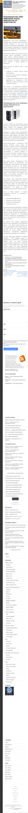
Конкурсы (8, 659)
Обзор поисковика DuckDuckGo (11, 436)
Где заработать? (14, 10)
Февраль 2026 (8, 776)
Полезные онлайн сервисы (11, 627)
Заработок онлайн (9, 562)
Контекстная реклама (10, 569)
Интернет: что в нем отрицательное (13, 257)
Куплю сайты (15, 11)
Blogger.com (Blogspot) (10, 600)
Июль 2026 (7, 767)
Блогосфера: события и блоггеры (12, 652)
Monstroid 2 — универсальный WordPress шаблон (15, 429)
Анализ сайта (9, 643)
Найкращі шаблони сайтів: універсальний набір (15, 419)
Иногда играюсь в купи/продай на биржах (14, 485)
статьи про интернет (23, 271)
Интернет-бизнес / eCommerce (12, 580)
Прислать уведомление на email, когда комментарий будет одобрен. (14, 345)
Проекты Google (9, 632)
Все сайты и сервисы (9, 625)
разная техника (9, 271)
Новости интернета (16, 14)
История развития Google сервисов (12, 427)
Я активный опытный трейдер (12, 482)
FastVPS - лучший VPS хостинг (11, 509)
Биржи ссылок (9, 573)
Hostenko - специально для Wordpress (13, 512)
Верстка (8, 591)
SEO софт (8, 641)
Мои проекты (8, 670)
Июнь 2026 (7, 770)
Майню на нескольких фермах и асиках (13, 487)
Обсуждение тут (15, 503)
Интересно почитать (10, 673)
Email (4, 329)
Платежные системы (10, 582)
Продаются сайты (9, 749)
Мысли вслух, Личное (10, 664)
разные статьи (15, 271)
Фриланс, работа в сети (11, 584)
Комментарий (6, 309)
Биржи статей (9, 575)
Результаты (15, 502)
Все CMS (8, 598)
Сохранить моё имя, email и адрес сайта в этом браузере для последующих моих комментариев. (15, 341)
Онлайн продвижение (9, 612)
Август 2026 (7, 765)
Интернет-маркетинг (10, 616)
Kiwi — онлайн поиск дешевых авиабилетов (14, 434)
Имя (4, 324)
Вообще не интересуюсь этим (12, 496)
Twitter (16, 370)
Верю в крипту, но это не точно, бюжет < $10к (15, 478)
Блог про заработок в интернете (19, 2)
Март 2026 (7, 774)
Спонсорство (7, 760)
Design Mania (8, 518)
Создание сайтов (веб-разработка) (12, 587)
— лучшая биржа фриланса (14, 383)
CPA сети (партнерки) (10, 571)
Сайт (4, 334)
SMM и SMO (8, 618)
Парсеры (8, 645)
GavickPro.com (16, 809)
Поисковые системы (10, 620)
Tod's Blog (7, 4)
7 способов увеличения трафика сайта (13, 425)
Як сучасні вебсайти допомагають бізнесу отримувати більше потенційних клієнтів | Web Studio (14, 542)
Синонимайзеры (9, 650)
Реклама (21, 10)
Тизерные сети (9, 578)
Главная (5, 14)
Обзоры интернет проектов (11, 634)
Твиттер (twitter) (9, 636)
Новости (9, 14)
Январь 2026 (7, 778)
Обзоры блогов (9, 657)
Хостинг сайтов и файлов (11, 605)
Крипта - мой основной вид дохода (13, 491)
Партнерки (8, 564)
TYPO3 (7, 596)
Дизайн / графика (9, 607)
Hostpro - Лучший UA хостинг (11, 514)
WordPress (8, 589)
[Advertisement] (15, 287)
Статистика (8, 623)
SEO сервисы (9, 630)
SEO (7, 614)
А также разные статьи (15, 549)
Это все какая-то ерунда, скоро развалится (14, 493)
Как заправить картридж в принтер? (13, 258)
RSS (11, 370)
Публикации (7, 757)
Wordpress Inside (8, 516)
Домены (7, 602)
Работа (20, 11)
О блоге (7, 10)
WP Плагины (8, 594)
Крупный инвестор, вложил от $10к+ (13, 476)
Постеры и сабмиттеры (11, 648)
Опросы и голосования (11, 666)
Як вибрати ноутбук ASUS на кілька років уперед (15, 525)
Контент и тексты (9, 609)
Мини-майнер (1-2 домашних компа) (13, 489)
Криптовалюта (9, 567)
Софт (6, 639)
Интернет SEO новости (11, 677)
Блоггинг (8, 655)
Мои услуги (7, 753)
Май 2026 (7, 772)
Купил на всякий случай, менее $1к (13, 480)
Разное (6, 662)
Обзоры (7, 668)
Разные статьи (9, 681)
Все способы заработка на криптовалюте (13, 432)
